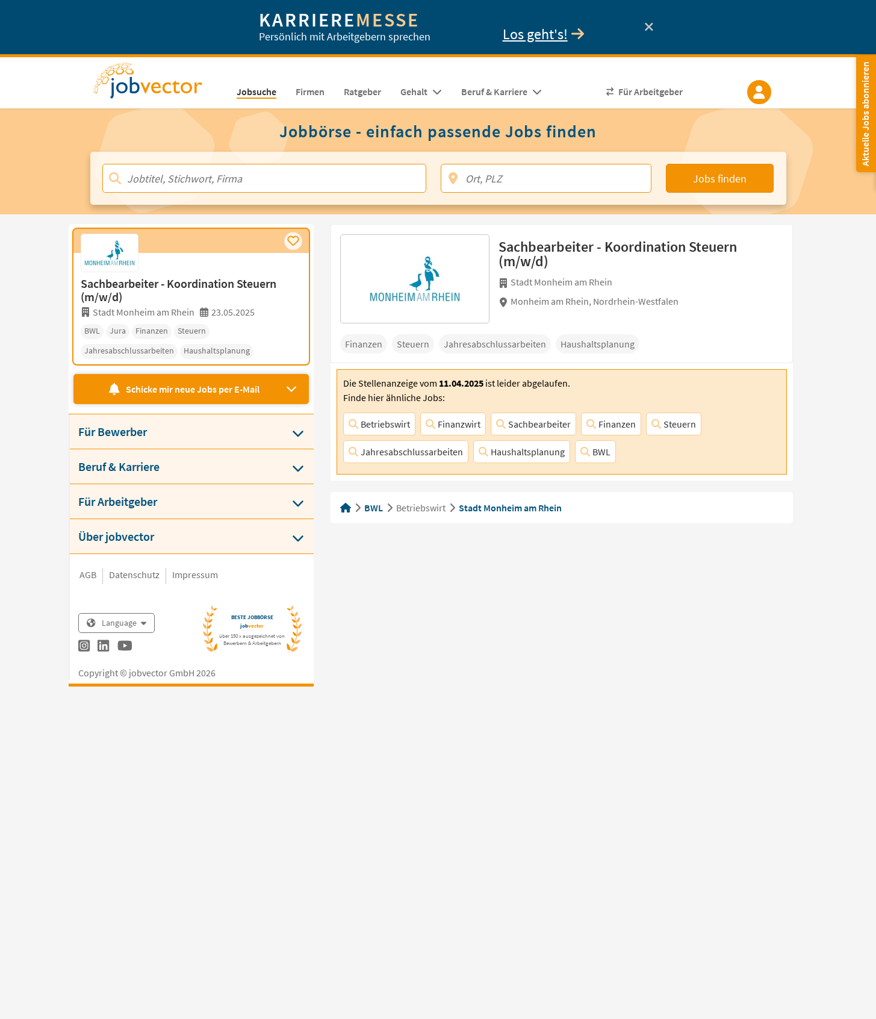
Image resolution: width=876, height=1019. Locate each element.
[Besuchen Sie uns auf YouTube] (124, 647)
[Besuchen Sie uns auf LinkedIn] (103, 647)
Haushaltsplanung (528, 452)
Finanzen (617, 424)
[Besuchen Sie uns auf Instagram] (84, 647)
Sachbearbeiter (539, 424)
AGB (87, 575)
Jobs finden (720, 178)
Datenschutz (134, 575)
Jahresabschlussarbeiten (412, 452)
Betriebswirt (385, 424)
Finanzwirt (459, 424)
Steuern (679, 424)
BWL (601, 452)
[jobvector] (159, 84)
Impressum (195, 575)
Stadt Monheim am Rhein (510, 508)
